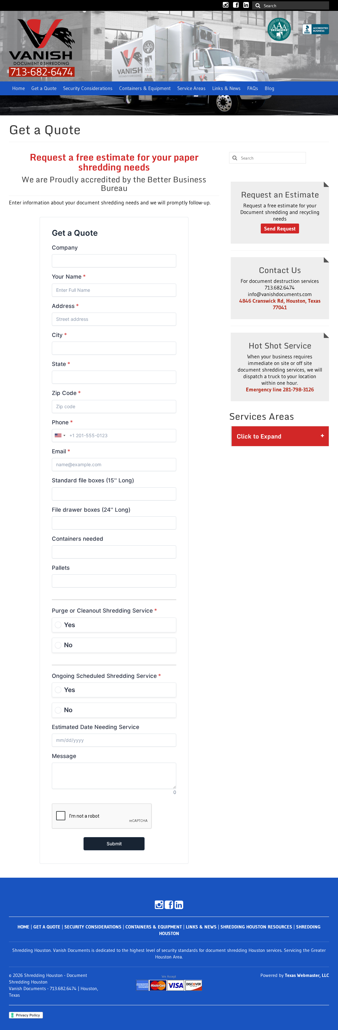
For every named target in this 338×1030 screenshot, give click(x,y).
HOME (23, 927)
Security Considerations (88, 88)
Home (18, 88)
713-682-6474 (42, 71)
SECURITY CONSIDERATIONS (92, 927)
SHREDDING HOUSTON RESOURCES (256, 927)
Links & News (226, 88)
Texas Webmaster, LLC (307, 975)
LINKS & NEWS (201, 927)
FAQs (252, 88)
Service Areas (191, 88)
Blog (269, 88)
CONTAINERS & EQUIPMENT (153, 927)
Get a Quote (43, 88)
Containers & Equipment (145, 88)
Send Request (280, 228)
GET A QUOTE (46, 927)
